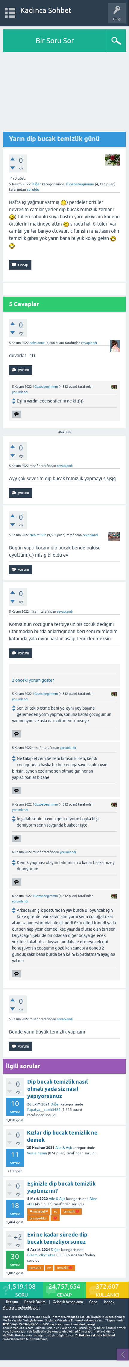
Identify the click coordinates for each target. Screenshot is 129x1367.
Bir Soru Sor (55, 41)
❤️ (55, 1218)
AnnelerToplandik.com (21, 1307)
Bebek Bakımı (35, 1302)
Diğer (36, 184)
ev (55, 1211)
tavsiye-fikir (38, 1218)
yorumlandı (20, 392)
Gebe (93, 1302)
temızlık (35, 1268)
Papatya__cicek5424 (43, 1110)
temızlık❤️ (71, 1211)
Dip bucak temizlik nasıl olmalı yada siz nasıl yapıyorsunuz (57, 1088)
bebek (109, 1302)
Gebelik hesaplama (68, 1302)
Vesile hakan (37, 1153)
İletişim (12, 1302)
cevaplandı (89, 343)
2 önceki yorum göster (33, 680)
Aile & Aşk (63, 1148)
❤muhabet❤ (39, 1211)
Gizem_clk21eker (41, 1255)
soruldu (33, 189)
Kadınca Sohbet (46, 10)
